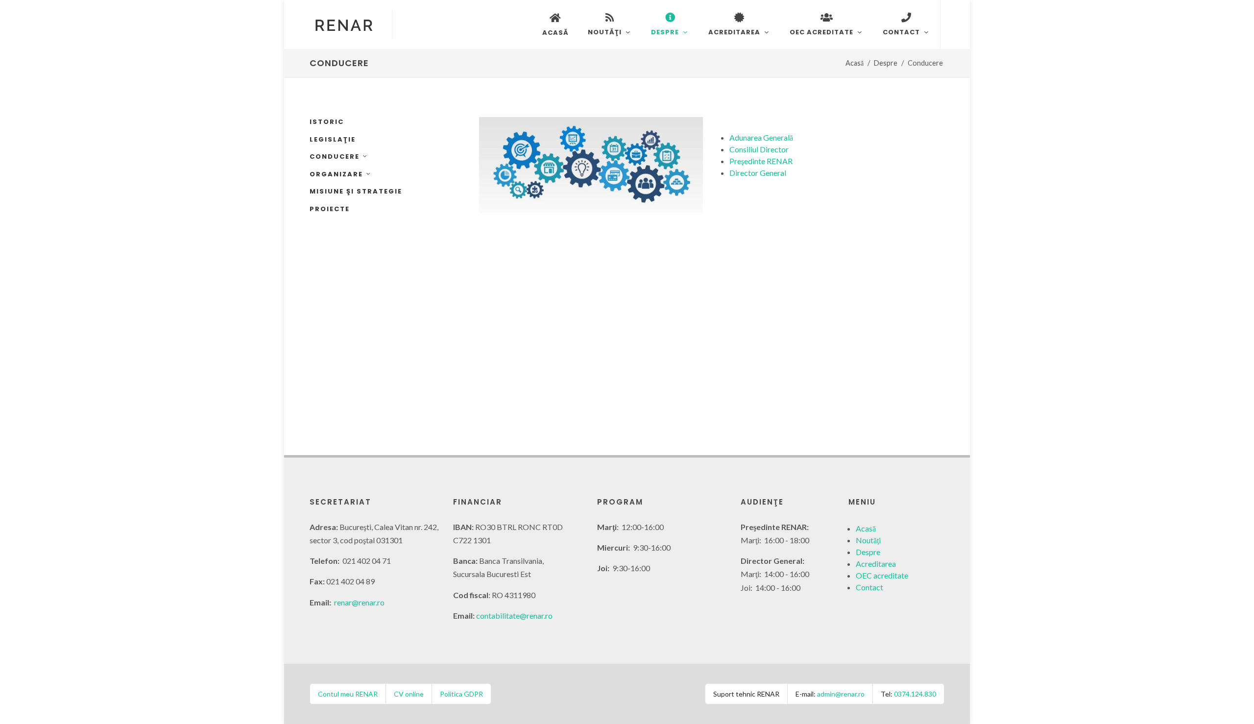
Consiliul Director (759, 149)
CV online (409, 694)
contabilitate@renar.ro (514, 615)
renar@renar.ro (359, 602)
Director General (757, 172)
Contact (869, 587)
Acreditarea (876, 563)
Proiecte (330, 209)
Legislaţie (333, 139)
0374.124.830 (915, 694)
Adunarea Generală (761, 137)
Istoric (327, 121)
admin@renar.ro (841, 694)
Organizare (336, 174)
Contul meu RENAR (348, 694)
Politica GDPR (461, 694)
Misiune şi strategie (356, 191)
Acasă (854, 63)
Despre (885, 63)
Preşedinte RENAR (761, 161)
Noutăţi (868, 540)
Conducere (335, 156)
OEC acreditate (882, 575)
